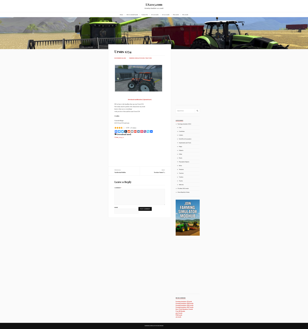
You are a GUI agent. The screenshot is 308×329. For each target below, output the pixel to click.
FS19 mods (176, 14)
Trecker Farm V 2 (159, 172)
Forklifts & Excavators (185, 139)
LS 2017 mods (165, 14)
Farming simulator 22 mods (184, 301)
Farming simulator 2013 (137, 58)
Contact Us (144, 14)
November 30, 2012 (120, 58)
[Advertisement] (139, 154)
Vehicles (181, 184)
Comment (118, 187)
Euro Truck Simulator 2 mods (184, 309)
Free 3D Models (180, 311)
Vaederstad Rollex (120, 172)
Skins (180, 165)
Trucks (181, 181)
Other (180, 154)
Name (116, 207)
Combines (182, 131)
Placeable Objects (184, 161)
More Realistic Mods (183, 192)
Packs (180, 158)
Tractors (148, 58)
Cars (180, 127)
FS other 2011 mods (183, 188)
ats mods (178, 317)
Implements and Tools (185, 142)
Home (121, 14)
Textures (181, 169)
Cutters (181, 135)
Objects (181, 150)
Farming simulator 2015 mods (184, 305)
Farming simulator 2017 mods (184, 307)
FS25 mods (179, 315)
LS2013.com (154, 4)
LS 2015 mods (154, 14)
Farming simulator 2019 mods (184, 303)
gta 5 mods (179, 313)
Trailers (181, 177)
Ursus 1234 (122, 51)
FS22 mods (185, 14)
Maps (180, 146)
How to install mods (132, 14)
